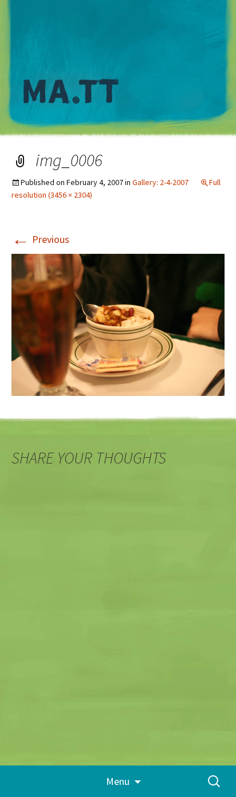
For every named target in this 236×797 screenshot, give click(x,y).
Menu (117, 781)
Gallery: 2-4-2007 (160, 182)
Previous (40, 239)
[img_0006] (118, 323)
